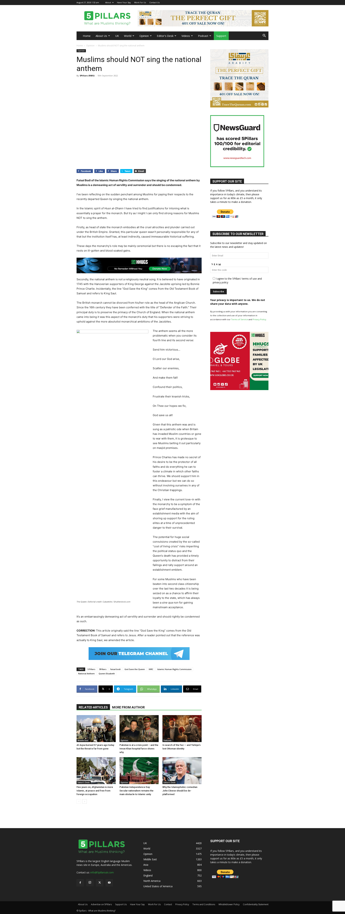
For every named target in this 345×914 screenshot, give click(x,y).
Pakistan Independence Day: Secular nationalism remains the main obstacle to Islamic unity (136, 791)
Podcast (203, 36)
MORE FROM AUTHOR (128, 707)
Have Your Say (124, 2)
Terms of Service (239, 319)
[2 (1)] (239, 106)
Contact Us (154, 2)
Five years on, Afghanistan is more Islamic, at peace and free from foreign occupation (95, 791)
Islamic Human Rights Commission (174, 669)
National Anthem (86, 673)
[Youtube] (265, 2)
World (127, 36)
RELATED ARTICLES (93, 707)
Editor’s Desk (165, 36)
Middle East (83, 740)
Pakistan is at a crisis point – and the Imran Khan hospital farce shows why (138, 749)
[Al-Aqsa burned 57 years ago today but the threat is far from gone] (96, 728)
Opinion (144, 36)
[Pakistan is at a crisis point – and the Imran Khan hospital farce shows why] (139, 728)
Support (221, 36)
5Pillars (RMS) (87, 75)
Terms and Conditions (203, 904)
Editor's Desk (84, 782)
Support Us (121, 904)
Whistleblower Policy (229, 904)
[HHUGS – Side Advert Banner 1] (239, 389)
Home (87, 36)
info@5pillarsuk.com (102, 872)
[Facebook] (248, 2)
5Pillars (102, 669)
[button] (264, 36)
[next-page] (84, 801)
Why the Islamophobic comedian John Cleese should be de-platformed (179, 791)
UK (117, 36)
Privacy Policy (259, 319)
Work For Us (140, 2)
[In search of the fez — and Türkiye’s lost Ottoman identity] (182, 728)
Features (167, 740)
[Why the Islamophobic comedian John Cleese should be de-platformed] (182, 770)
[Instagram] (254, 2)
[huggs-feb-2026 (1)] (139, 265)
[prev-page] (79, 801)
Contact (168, 904)
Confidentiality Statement (255, 904)
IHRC (151, 669)
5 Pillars (91, 669)
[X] (260, 2)
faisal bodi (115, 669)
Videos (185, 36)
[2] (203, 18)
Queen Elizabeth (107, 673)
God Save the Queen (135, 669)
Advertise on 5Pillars (101, 904)
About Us (101, 36)
